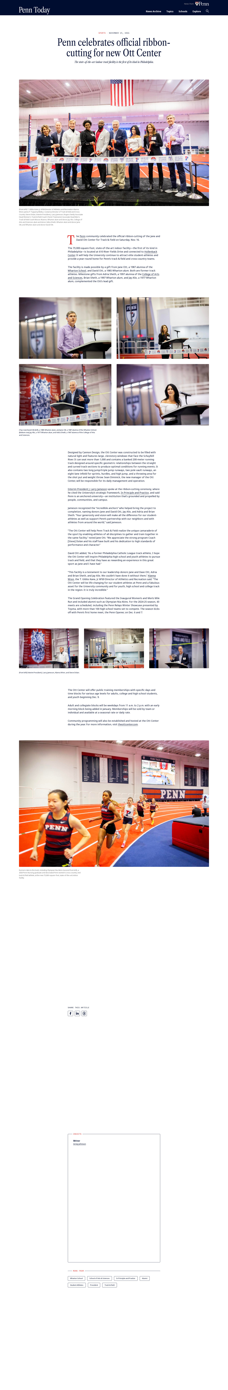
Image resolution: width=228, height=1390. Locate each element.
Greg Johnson (79, 1144)
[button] (65, 328)
